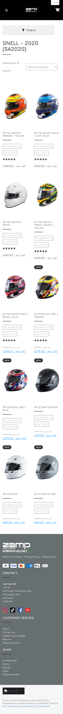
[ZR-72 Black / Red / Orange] (47, 287)
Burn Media (8, 706)
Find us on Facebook (20, 610)
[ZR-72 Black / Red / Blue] (16, 380)
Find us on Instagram (5, 610)
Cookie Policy (49, 556)
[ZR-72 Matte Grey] (47, 467)
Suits (5, 670)
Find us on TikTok (12, 610)
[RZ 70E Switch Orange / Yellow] (16, 106)
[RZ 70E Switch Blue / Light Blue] (47, 106)
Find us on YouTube (27, 610)
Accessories (10, 660)
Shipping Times (11, 642)
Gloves (6, 667)
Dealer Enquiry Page (14, 635)
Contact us (9, 632)
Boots (6, 663)
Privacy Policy (32, 556)
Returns (7, 639)
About (6, 628)
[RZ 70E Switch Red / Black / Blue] (16, 287)
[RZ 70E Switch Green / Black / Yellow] (47, 195)
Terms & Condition (12, 556)
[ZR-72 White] (16, 467)
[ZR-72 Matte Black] (47, 380)
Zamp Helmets (11, 674)
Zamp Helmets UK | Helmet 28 (33, 706)
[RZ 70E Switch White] (16, 195)
